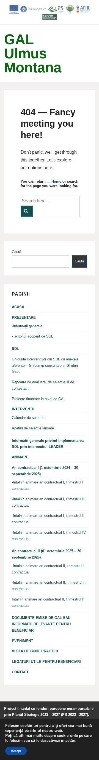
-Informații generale (27, 326)
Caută (16, 252)
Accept (16, 751)
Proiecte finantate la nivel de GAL (38, 399)
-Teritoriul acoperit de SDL (32, 336)
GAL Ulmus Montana (32, 53)
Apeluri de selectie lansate (33, 428)
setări (70, 740)
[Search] (27, 211)
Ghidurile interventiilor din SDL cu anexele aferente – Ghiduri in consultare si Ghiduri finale (45, 365)
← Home (54, 181)
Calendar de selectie (28, 418)
